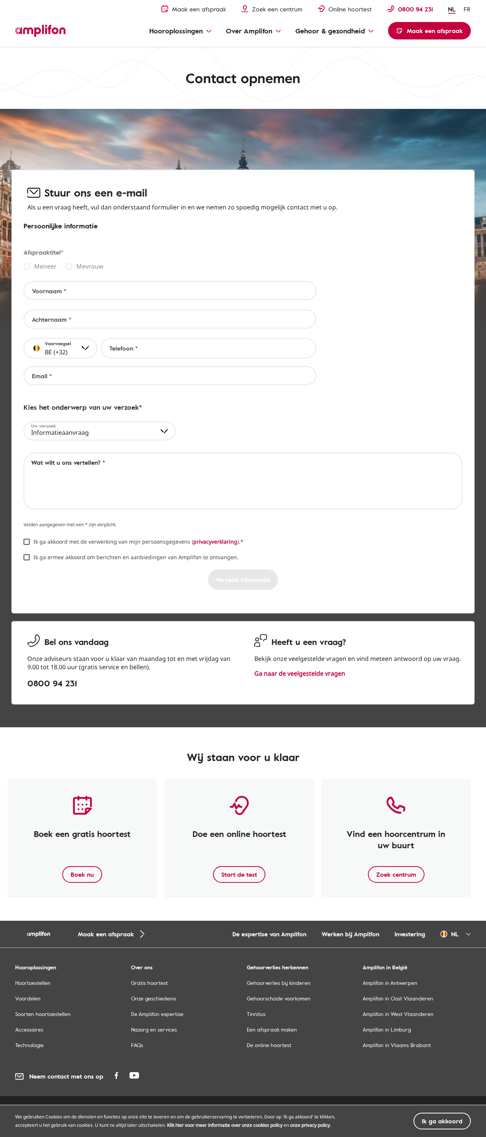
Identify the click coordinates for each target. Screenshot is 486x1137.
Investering (409, 934)
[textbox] (51, 348)
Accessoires (29, 1029)
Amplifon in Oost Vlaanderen (398, 998)
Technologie (29, 1045)
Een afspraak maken (272, 1029)
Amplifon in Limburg (387, 1029)
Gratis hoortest (149, 983)
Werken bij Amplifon (350, 934)
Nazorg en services (154, 1029)
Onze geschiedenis (153, 998)
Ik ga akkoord (442, 1121)
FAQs (137, 1045)
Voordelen (28, 998)
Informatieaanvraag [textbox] (60, 432)
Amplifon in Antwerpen (390, 983)
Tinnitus (256, 1014)
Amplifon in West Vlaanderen (398, 1014)
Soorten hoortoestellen (43, 1014)
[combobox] (60, 348)
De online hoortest (269, 1045)
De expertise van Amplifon (269, 934)
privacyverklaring (215, 541)
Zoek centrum (396, 874)
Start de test (239, 874)
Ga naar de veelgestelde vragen (299, 673)
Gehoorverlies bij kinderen (279, 983)
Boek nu (82, 874)
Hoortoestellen (32, 983)
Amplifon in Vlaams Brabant (397, 1045)
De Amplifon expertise (157, 1014)
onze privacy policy (310, 1125)
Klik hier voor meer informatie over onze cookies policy (224, 1125)
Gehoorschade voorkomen (279, 998)
